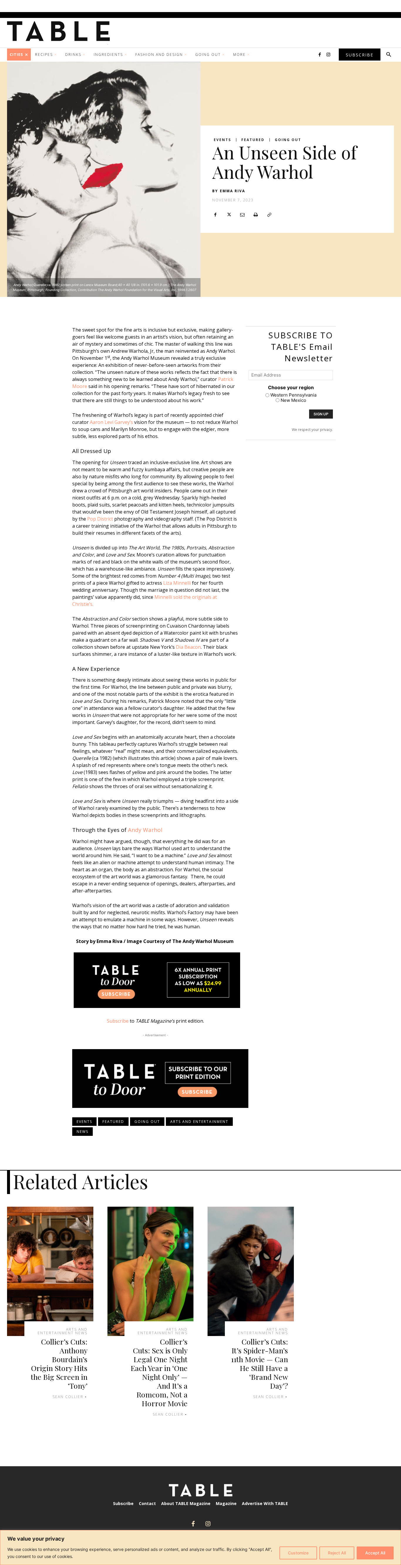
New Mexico (293, 400)
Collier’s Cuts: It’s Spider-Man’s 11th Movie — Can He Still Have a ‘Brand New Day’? (259, 1363)
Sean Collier (68, 1396)
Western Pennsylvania (293, 394)
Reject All (337, 1552)
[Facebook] (319, 55)
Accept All (375, 1552)
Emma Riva (232, 190)
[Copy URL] (269, 214)
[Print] (256, 214)
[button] (388, 55)
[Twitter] (229, 214)
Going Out (288, 140)
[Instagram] (328, 55)
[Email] (242, 214)
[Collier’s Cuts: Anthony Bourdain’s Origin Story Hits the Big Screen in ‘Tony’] (50, 1271)
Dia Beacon (188, 647)
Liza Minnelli (177, 583)
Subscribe (118, 1021)
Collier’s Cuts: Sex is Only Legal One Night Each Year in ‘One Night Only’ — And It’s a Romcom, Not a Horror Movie (159, 1372)
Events (222, 140)
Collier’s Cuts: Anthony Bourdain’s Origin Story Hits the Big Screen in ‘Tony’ (59, 1363)
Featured (252, 140)
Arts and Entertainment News (62, 1331)
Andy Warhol (145, 830)
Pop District (100, 519)
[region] (200, 1547)
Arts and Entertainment (199, 1121)
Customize (298, 1552)
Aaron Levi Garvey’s (111, 422)
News (82, 1131)
